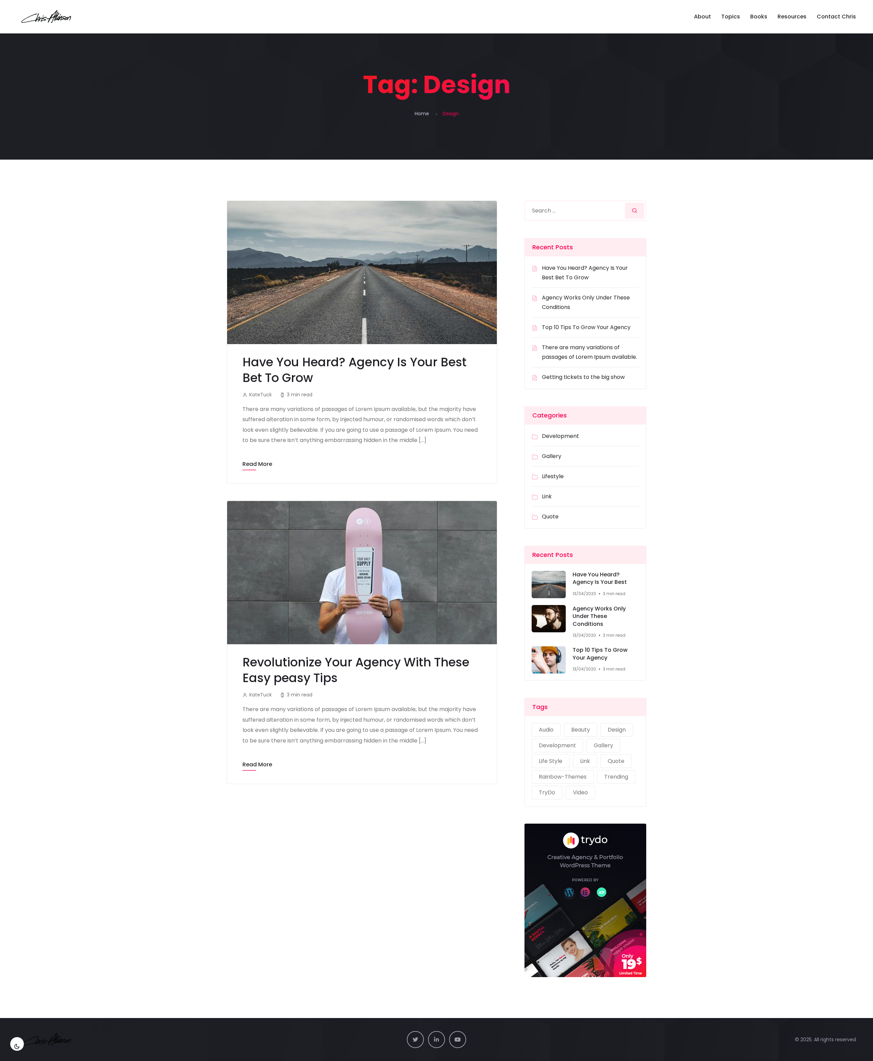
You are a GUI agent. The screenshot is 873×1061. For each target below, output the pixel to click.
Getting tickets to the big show (583, 377)
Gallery (551, 456)
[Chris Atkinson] (47, 16)
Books (758, 16)
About (702, 16)
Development (560, 436)
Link (547, 496)
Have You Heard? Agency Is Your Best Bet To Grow (354, 370)
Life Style (550, 761)
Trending (616, 777)
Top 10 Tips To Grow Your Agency (586, 327)
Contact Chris (836, 16)
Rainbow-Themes (563, 777)
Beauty (580, 730)
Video (580, 792)
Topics (730, 16)
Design (617, 730)
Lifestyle (553, 476)
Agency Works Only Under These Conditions (599, 616)
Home (422, 113)
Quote (550, 516)
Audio (546, 730)
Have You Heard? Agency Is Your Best (600, 578)
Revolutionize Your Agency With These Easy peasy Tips (355, 670)
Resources (792, 16)
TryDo (547, 792)
